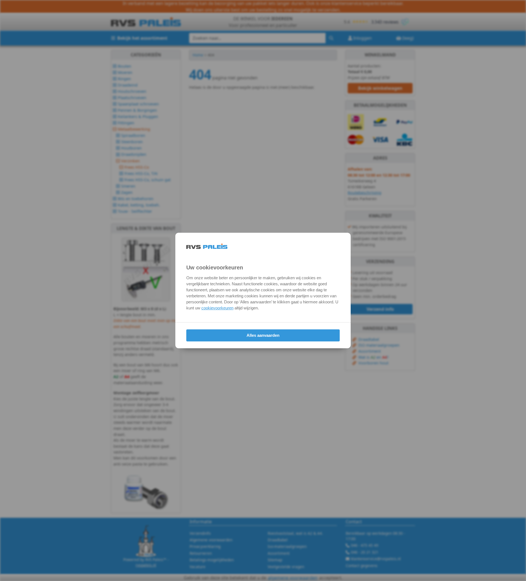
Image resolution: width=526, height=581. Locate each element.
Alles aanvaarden (263, 335)
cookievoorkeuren (217, 308)
